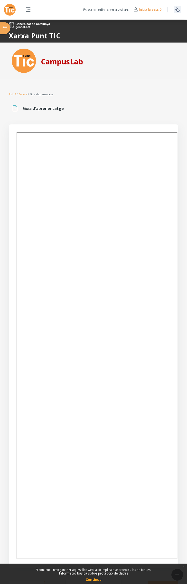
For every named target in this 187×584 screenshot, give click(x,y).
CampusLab (62, 62)
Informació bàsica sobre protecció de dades (93, 573)
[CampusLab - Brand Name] (9, 9)
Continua (94, 579)
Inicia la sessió (150, 9)
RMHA (12, 94)
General (23, 94)
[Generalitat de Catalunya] (29, 25)
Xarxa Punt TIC (34, 35)
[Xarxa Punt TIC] (24, 60)
